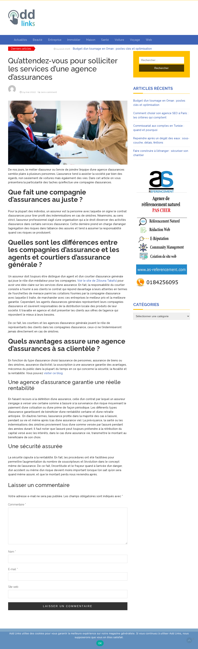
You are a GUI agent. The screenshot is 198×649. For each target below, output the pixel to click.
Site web (13, 586)
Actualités (20, 39)
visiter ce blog (53, 373)
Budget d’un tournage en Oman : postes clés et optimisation (112, 48)
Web (149, 39)
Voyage (135, 39)
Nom (12, 551)
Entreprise (54, 39)
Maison (90, 39)
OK (100, 643)
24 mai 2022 (29, 92)
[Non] (193, 639)
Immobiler (73, 39)
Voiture (119, 39)
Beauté (37, 39)
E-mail (13, 569)
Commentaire (17, 504)
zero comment (49, 92)
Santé (105, 39)
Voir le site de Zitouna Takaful (97, 280)
